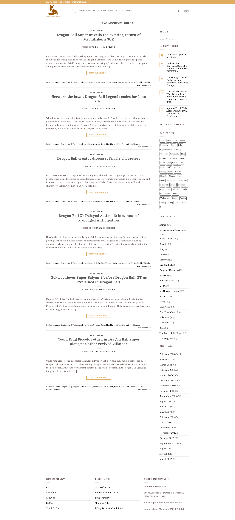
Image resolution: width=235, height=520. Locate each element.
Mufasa (172, 176)
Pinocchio (164, 185)
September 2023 (168, 396)
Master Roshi (119, 387)
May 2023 (164, 411)
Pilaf (119, 144)
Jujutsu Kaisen (167, 280)
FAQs (49, 487)
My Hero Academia (169, 291)
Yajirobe (146, 82)
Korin (114, 82)
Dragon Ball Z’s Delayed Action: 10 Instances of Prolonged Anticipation (99, 217)
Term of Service (103, 487)
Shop (81, 11)
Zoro (162, 207)
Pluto (173, 185)
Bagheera (164, 145)
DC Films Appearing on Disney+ (176, 55)
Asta (175, 141)
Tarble (140, 82)
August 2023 (166, 401)
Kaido (162, 163)
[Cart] (186, 11)
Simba (184, 189)
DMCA (49, 503)
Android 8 (83, 82)
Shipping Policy (103, 503)
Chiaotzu (97, 387)
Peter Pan (183, 180)
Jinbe (182, 158)
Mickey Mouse (166, 171)
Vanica (183, 198)
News (162, 301)
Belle (180, 145)
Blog (88, 11)
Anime (92, 31)
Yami (177, 202)
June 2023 (165, 406)
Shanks (176, 189)
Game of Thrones (169, 270)
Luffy (169, 167)
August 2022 (166, 448)
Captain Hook (166, 149)
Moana (178, 171)
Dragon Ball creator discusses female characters (98, 158)
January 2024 (166, 375)
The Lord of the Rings (171, 333)
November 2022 (168, 432)
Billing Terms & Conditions (109, 508)
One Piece (171, 180)
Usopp (175, 198)
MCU (162, 286)
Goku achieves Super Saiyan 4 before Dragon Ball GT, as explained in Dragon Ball (99, 279)
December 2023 (168, 380)
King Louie (172, 163)
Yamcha (57, 389)
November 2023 (168, 385)
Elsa (183, 154)
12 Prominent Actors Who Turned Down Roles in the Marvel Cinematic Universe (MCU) (177, 96)
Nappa (127, 82)
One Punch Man (168, 312)
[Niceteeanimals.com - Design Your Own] (57, 11)
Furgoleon (173, 158)
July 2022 (164, 453)
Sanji (162, 189)
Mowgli (163, 176)
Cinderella (174, 154)
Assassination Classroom (173, 230)
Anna (162, 141)
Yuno (184, 202)
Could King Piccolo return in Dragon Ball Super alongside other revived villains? (99, 341)
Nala (179, 176)
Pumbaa (181, 185)
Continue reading (99, 73)
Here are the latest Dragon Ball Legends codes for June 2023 (99, 98)
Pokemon (164, 317)
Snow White (165, 194)
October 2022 (167, 438)
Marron (121, 82)
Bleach (163, 244)
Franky (163, 158)
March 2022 (166, 459)
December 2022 (168, 427)
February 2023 (167, 417)
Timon (176, 194)
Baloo (173, 145)
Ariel (169, 141)
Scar (169, 189)
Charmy (177, 149)
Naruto (163, 296)
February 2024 (167, 369)
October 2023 (167, 391)
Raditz (133, 82)
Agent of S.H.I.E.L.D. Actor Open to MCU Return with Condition (176, 112)
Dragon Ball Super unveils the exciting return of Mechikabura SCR (99, 36)
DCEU (163, 254)
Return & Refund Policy (107, 492)
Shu (123, 144)
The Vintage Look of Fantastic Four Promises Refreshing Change (177, 81)
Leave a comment (144, 85)
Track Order (99, 11)
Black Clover (166, 238)
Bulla (98, 82)
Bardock (91, 82)
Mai (107, 144)
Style (162, 328)
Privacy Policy (102, 497)
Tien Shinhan (141, 387)
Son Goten (130, 387)
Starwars (164, 322)
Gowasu (96, 144)
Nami (162, 180)
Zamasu (136, 144)
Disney (163, 259)
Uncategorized (167, 338)
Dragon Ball (102, 31)
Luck (162, 167)
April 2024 (165, 359)
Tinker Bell (164, 198)
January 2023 (166, 422)
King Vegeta (106, 82)
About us (127, 11)
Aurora (182, 141)
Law (181, 163)
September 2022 (168, 443)
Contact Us (114, 11)
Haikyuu (164, 275)
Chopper (164, 154)
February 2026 (167, 354)
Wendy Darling (166, 202)
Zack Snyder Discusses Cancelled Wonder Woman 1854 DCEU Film (177, 67)
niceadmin (110, 47)
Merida (177, 167)
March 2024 (166, 364)
